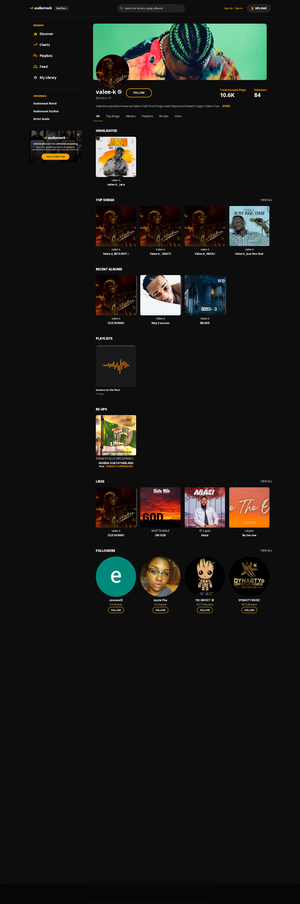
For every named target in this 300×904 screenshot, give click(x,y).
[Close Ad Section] (78, 134)
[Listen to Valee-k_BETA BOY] (116, 226)
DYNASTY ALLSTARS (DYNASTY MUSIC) (116, 458)
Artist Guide (41, 119)
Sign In (239, 8)
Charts (45, 44)
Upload (261, 8)
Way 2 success (160, 323)
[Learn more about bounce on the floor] (116, 366)
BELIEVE (205, 323)
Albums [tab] (131, 116)
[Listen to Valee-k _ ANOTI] (160, 226)
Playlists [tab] (147, 116)
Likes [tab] (178, 116)
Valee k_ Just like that (249, 254)
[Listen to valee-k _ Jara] (116, 157)
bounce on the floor (108, 390)
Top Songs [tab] (113, 116)
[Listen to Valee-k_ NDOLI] (205, 226)
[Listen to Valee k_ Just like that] (249, 226)
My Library (48, 77)
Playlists (46, 55)
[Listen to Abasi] (205, 507)
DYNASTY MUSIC (249, 600)
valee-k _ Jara (116, 184)
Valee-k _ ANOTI (160, 254)
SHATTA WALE (160, 531)
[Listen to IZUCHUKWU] (116, 295)
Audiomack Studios (46, 111)
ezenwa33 (116, 600)
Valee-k (160, 249)
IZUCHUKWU (116, 323)
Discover (46, 33)
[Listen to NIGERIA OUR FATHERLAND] (116, 435)
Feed (43, 66)
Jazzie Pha (160, 600)
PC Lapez (205, 531)
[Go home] (40, 8)
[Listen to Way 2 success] (160, 295)
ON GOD (160, 535)
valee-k (116, 180)
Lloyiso (249, 531)
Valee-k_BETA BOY (115, 254)
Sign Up (228, 8)
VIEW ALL (266, 200)
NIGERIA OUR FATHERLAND (116, 463)
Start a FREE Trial (56, 156)
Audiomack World (45, 103)
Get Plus (61, 8)
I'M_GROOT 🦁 (204, 600)
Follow (138, 93)
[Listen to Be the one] (249, 507)
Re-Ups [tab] (163, 116)
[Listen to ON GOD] (160, 507)
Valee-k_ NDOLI (205, 254)
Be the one (249, 535)
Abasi (205, 535)
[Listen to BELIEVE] (205, 295)
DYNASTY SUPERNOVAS (119, 466)
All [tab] (98, 116)
